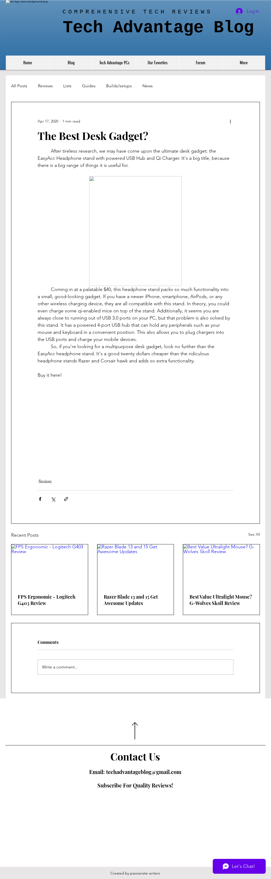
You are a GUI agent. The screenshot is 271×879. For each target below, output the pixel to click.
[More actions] (230, 121)
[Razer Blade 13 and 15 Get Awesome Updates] (135, 565)
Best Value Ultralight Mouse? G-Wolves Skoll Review (220, 600)
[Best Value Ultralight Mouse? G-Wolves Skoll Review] (221, 565)
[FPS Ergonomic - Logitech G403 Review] (49, 565)
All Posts (19, 85)
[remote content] (135, 411)
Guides (89, 85)
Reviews (45, 85)
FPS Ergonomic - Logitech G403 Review (46, 600)
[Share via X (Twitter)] (53, 499)
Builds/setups (119, 85)
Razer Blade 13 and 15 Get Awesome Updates (131, 600)
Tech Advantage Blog (158, 27)
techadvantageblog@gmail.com (143, 771)
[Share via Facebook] (40, 499)
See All (254, 534)
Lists (67, 85)
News (147, 85)
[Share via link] (66, 499)
